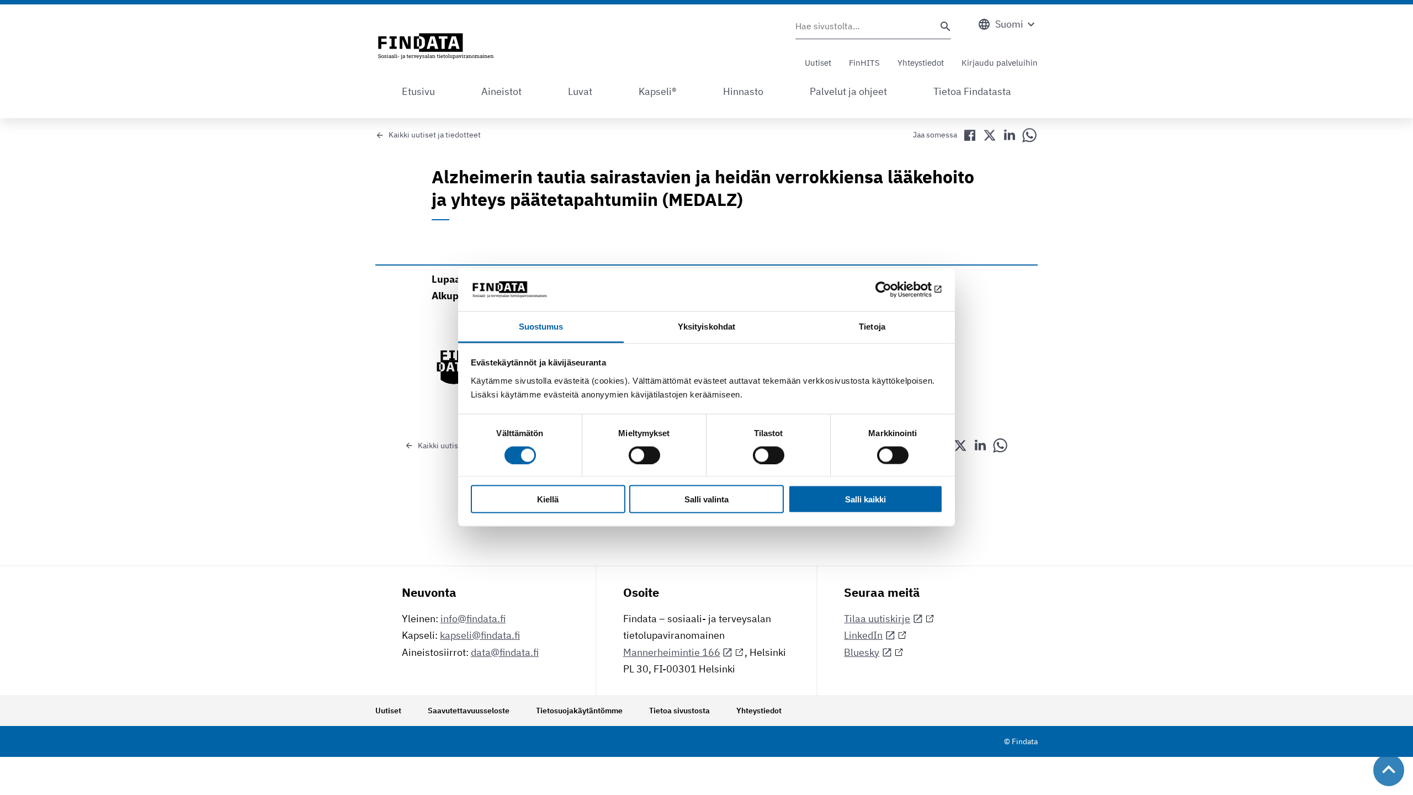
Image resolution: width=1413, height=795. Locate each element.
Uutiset (818, 62)
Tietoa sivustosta (679, 711)
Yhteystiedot (920, 62)
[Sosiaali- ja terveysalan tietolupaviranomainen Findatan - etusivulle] (435, 46)
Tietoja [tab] (872, 326)
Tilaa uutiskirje (877, 618)
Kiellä (548, 499)
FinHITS (864, 62)
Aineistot (501, 91)
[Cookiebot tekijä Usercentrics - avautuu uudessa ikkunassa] (894, 290)
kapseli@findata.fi (480, 635)
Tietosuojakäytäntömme (579, 711)
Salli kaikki (865, 499)
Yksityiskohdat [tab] (706, 326)
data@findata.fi (505, 652)
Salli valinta (706, 499)
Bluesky (861, 652)
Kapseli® (658, 91)
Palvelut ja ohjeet (848, 91)
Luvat (580, 91)
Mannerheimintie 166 (671, 652)
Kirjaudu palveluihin (1000, 62)
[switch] (644, 455)
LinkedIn (863, 635)
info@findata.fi (473, 618)
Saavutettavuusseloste (468, 711)
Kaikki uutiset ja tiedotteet (435, 135)
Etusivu (418, 91)
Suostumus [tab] (541, 326)
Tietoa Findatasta (972, 91)
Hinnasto (743, 91)
